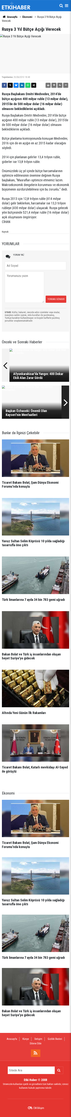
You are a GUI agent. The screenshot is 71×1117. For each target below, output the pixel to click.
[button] (53, 85)
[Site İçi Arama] (61, 5)
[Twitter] (10, 85)
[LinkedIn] (22, 85)
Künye (26, 1038)
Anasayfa (11, 16)
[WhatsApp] (27, 85)
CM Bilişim (38, 1107)
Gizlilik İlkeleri (55, 1038)
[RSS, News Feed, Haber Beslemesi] (35, 1053)
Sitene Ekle (35, 1043)
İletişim (38, 1038)
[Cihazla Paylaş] (33, 85)
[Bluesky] (16, 85)
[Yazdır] (48, 85)
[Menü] (66, 5)
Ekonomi (27, 16)
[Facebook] (4, 85)
